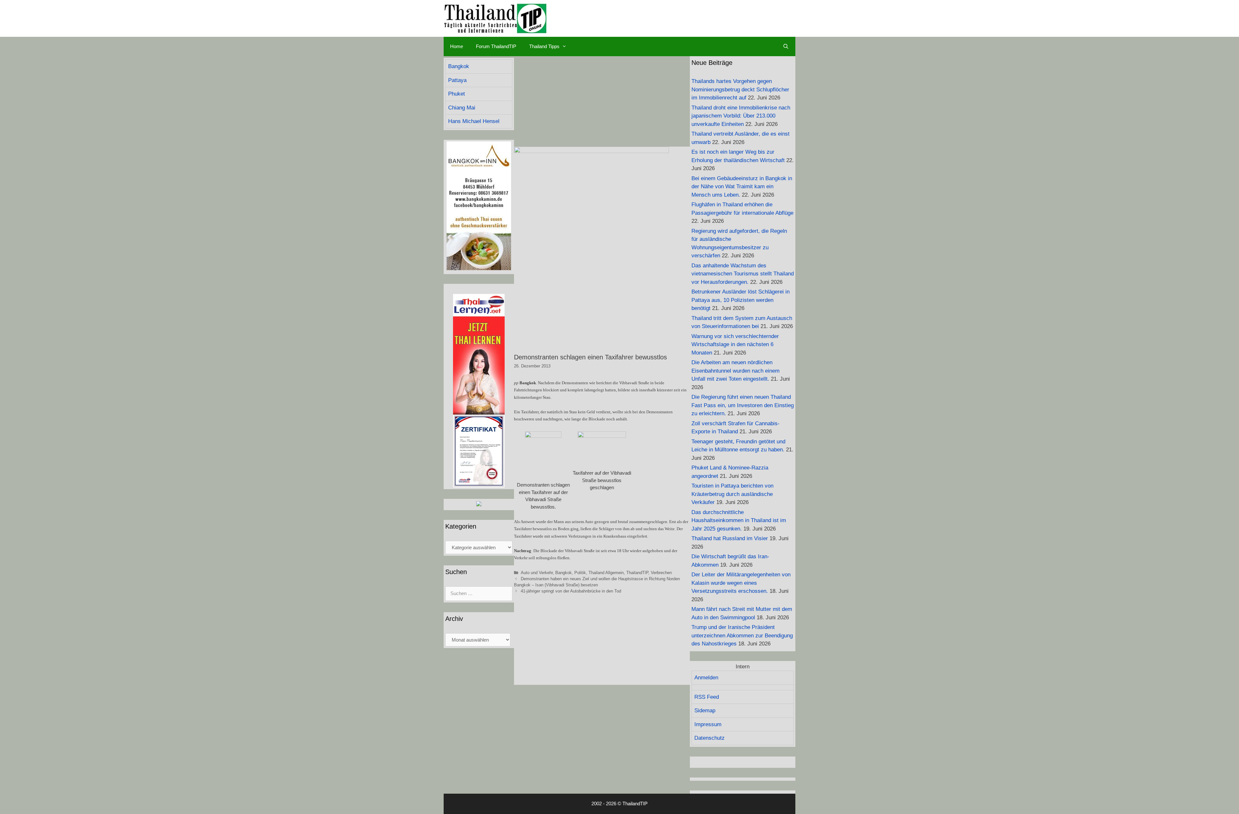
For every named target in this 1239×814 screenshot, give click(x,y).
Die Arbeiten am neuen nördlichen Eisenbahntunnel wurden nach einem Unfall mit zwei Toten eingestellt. (735, 370)
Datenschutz (709, 738)
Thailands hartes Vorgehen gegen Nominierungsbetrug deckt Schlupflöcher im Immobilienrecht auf (740, 89)
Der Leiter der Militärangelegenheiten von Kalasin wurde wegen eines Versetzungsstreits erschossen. (741, 583)
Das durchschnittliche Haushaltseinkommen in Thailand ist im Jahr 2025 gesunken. (738, 520)
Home (456, 46)
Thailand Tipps (544, 46)
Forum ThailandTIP (496, 46)
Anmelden (706, 678)
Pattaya (457, 80)
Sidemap (704, 710)
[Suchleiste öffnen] (785, 46)
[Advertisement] (602, 101)
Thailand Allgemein (606, 572)
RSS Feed (706, 697)
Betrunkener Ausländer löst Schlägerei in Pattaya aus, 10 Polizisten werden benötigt (740, 300)
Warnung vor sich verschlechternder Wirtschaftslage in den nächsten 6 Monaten (735, 344)
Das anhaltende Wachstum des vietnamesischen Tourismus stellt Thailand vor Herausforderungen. (742, 274)
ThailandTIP (637, 572)
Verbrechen (661, 572)
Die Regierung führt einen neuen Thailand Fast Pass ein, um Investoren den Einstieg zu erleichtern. (742, 405)
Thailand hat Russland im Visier (729, 538)
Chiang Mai (461, 108)
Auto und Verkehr (537, 572)
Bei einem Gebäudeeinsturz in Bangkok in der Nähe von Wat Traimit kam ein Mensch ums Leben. (741, 186)
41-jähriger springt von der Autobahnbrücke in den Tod (571, 591)
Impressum (707, 724)
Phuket (456, 94)
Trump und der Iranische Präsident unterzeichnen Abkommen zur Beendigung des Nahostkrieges (742, 635)
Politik (580, 572)
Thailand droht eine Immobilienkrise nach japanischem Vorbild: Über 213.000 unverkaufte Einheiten (740, 116)
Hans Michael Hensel (473, 121)
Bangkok (563, 572)
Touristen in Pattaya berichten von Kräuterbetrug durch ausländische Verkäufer (732, 494)
